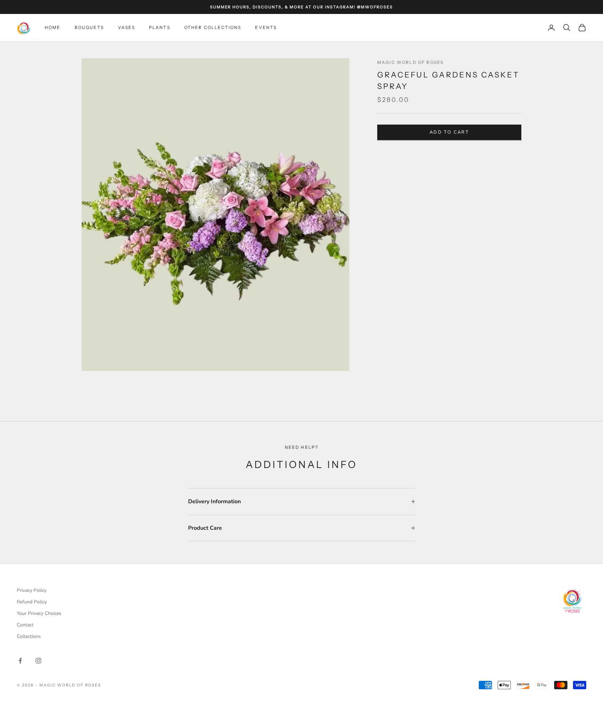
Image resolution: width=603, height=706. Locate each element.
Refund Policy (32, 602)
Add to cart (449, 132)
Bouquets (89, 27)
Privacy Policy (31, 590)
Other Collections (212, 27)
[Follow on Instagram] (38, 660)
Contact (25, 625)
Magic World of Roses (410, 62)
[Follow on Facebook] (20, 660)
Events (266, 27)
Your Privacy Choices (39, 613)
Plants (159, 27)
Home (53, 27)
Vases (126, 27)
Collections (29, 636)
